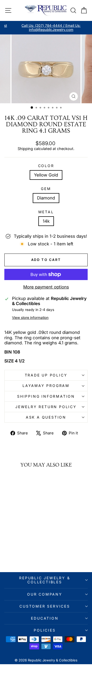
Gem (46, 189)
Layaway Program (46, 385)
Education (44, 618)
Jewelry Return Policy (46, 407)
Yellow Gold (46, 175)
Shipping (25, 148)
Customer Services (44, 606)
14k (46, 221)
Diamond (46, 197)
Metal (46, 212)
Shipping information (46, 396)
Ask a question (46, 417)
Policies (44, 630)
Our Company (44, 594)
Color (46, 166)
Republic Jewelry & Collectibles (44, 580)
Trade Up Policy (46, 375)
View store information (30, 318)
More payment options (46, 287)
